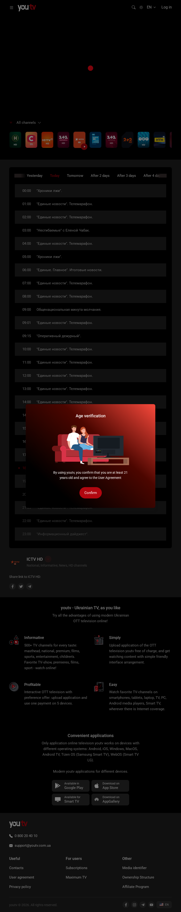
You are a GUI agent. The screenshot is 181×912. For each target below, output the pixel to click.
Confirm (90, 493)
